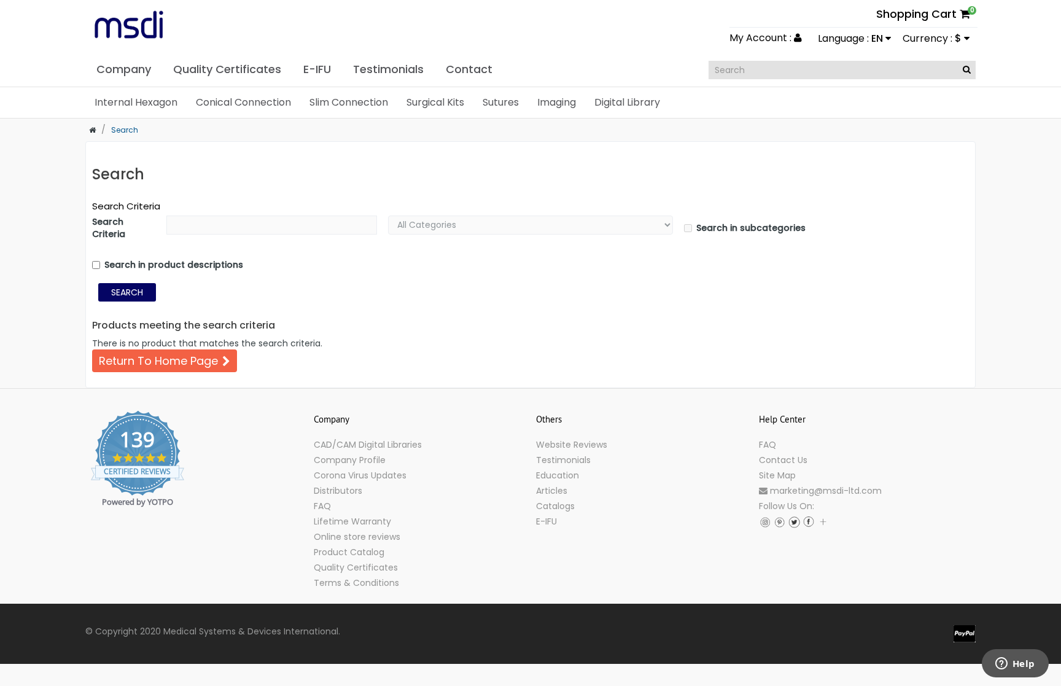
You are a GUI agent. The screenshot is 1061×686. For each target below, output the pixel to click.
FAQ (322, 506)
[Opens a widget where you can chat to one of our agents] (1015, 664)
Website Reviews (571, 444)
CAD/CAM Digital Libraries (368, 444)
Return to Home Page (158, 360)
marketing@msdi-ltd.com (825, 491)
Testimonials (563, 460)
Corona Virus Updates (360, 475)
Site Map (777, 475)
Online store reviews (357, 537)
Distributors (338, 491)
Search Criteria (126, 206)
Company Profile (350, 460)
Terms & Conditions (356, 583)
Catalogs (555, 506)
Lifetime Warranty (352, 521)
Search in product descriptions (173, 265)
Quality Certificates (356, 567)
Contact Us (783, 460)
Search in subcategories (751, 228)
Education (557, 475)
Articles (551, 491)
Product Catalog (349, 552)
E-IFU (546, 521)
